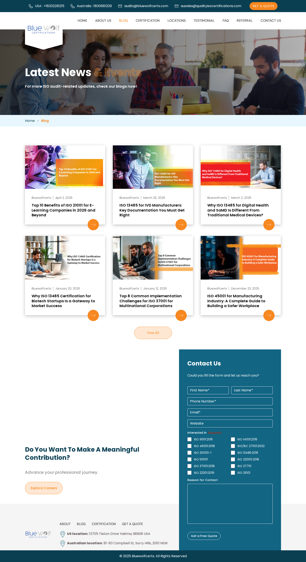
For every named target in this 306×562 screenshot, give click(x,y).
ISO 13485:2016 (248, 453)
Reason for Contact (202, 480)
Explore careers (44, 488)
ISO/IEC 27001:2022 (251, 446)
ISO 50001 (201, 459)
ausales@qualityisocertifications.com (211, 6)
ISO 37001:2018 (204, 466)
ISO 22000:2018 (248, 459)
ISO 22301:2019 (204, 473)
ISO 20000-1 (202, 453)
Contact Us (271, 20)
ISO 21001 (244, 473)
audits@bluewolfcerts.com (146, 6)
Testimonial (204, 20)
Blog (123, 20)
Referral (245, 20)
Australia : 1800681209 (94, 6)
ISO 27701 (244, 466)
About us (103, 20)
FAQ (226, 20)
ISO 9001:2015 (203, 439)
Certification (148, 20)
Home (82, 20)
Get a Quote (132, 524)
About (65, 524)
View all (153, 333)
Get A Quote (263, 6)
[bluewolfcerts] (38, 534)
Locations (177, 20)
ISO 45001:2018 (204, 446)
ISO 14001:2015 (247, 439)
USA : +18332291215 (49, 6)
